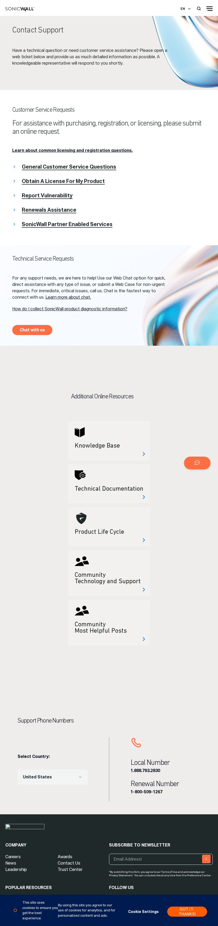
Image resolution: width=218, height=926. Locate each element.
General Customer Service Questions (69, 167)
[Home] (20, 9)
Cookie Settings (143, 912)
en (183, 9)
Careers (13, 856)
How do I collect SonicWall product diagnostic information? (69, 308)
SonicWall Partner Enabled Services (67, 224)
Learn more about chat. (68, 297)
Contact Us (69, 863)
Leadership (16, 869)
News (10, 863)
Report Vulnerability (47, 195)
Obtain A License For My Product (63, 181)
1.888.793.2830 (145, 770)
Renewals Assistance (49, 210)
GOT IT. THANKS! (187, 911)
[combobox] (53, 777)
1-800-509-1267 (146, 791)
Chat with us (32, 329)
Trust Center (70, 869)
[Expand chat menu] (197, 463)
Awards (65, 856)
